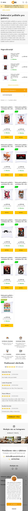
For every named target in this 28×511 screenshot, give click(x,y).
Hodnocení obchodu (14, 362)
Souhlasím (14, 504)
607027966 (15, 459)
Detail (7, 137)
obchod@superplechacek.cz (15, 456)
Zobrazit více (14, 417)
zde (20, 498)
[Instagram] (16, 469)
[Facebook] (13, 469)
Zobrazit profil (13, 433)
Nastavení (14, 508)
